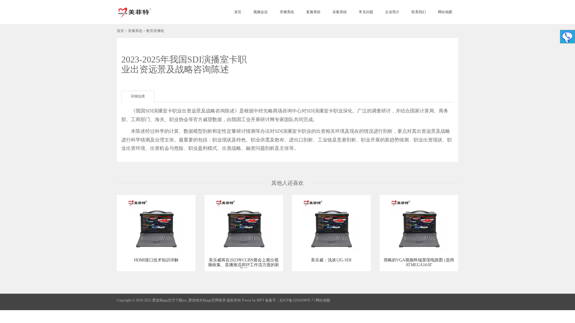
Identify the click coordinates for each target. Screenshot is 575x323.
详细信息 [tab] (138, 96)
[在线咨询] (567, 36)
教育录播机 (155, 31)
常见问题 (366, 12)
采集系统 (339, 12)
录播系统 (287, 12)
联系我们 (418, 12)
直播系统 (313, 12)
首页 (237, 12)
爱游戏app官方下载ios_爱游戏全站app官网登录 (189, 300)
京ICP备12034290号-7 (296, 300)
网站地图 (445, 12)
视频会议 (260, 12)
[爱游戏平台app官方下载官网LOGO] (134, 12)
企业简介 (392, 12)
